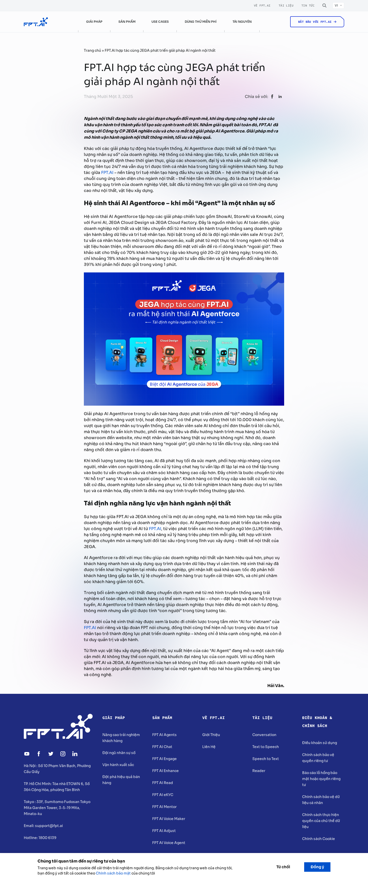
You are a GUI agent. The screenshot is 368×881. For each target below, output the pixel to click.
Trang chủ (92, 50)
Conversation (264, 735)
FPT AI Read (162, 783)
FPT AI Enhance (165, 771)
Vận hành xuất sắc (118, 765)
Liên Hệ (209, 747)
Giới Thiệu (211, 735)
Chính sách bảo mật (113, 873)
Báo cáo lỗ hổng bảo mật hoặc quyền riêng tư (321, 779)
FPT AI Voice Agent (168, 843)
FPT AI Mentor (164, 807)
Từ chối (283, 867)
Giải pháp (113, 718)
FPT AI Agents (164, 735)
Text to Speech (265, 747)
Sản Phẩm (162, 718)
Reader (258, 771)
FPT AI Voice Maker (168, 819)
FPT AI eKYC (162, 795)
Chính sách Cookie (318, 839)
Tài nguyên (242, 21)
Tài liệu (286, 5)
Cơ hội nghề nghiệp (295, 39)
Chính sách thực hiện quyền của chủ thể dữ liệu (321, 821)
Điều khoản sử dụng (319, 743)
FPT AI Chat (162, 747)
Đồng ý (317, 867)
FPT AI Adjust (164, 831)
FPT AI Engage (164, 759)
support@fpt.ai (49, 826)
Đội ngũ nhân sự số (118, 753)
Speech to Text (265, 759)
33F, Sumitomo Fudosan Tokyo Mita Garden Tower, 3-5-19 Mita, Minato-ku (57, 808)
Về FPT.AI (262, 5)
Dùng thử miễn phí (201, 21)
